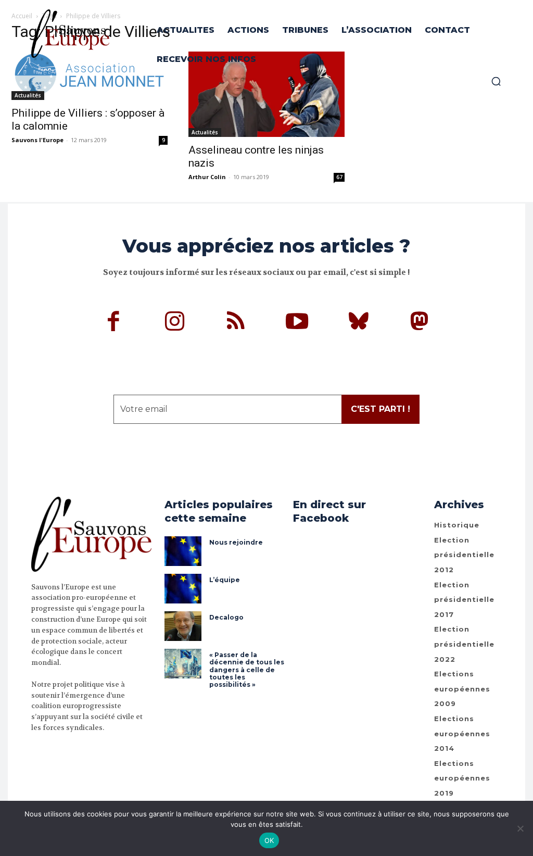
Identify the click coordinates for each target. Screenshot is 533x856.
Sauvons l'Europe (37, 140)
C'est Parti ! (380, 409)
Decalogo (226, 617)
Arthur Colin (207, 177)
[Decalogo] (182, 626)
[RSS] (236, 323)
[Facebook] (114, 323)
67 (339, 177)
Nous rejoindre (236, 542)
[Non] (520, 828)
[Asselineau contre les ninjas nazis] (266, 94)
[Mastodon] (419, 323)
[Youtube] (297, 323)
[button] (496, 81)
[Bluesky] (359, 323)
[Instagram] (175, 323)
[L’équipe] (182, 588)
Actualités (28, 95)
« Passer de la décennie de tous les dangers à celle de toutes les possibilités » (246, 670)
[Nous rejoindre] (182, 551)
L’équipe (224, 580)
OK (269, 840)
